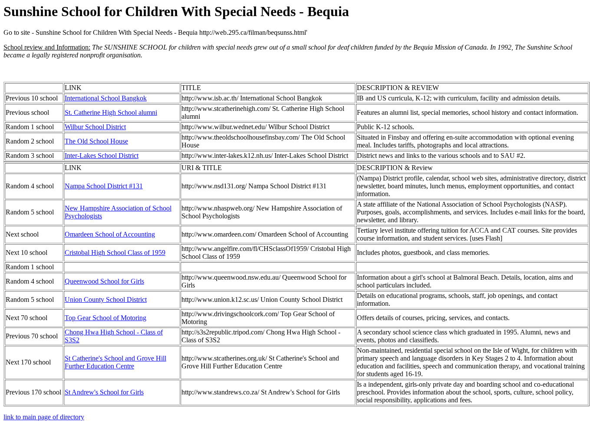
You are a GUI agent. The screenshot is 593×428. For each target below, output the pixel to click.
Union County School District (106, 299)
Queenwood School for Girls (104, 281)
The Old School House (96, 141)
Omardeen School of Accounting (110, 234)
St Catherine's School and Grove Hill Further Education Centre (115, 362)
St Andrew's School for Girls (104, 392)
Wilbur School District (95, 126)
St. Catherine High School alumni (111, 112)
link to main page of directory (43, 417)
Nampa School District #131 (104, 186)
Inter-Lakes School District (101, 155)
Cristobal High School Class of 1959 (115, 252)
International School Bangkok (106, 98)
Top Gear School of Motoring (105, 317)
